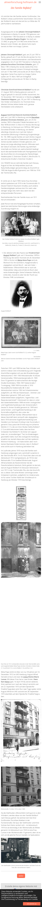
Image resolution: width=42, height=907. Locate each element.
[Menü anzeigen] (40, 2)
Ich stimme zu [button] (31, 904)
